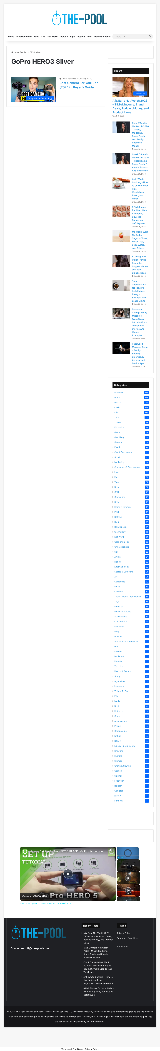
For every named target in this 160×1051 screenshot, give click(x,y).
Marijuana (119, 656)
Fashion (118, 447)
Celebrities (119, 581)
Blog (116, 522)
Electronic (119, 626)
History (118, 795)
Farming (118, 800)
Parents (118, 661)
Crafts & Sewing (122, 766)
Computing (119, 497)
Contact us (122, 946)
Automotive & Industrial (126, 641)
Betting (118, 517)
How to (118, 636)
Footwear (119, 781)
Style (72, 36)
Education (119, 427)
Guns (117, 716)
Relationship (120, 527)
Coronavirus (120, 731)
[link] (25, 852)
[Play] (118, 857)
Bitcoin (117, 741)
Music (117, 586)
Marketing (119, 462)
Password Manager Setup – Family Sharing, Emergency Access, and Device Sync (140, 353)
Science (118, 776)
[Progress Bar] (128, 855)
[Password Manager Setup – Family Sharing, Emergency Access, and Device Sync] (121, 348)
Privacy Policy (123, 933)
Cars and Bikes (121, 542)
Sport (117, 457)
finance (118, 442)
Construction (120, 621)
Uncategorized (121, 547)
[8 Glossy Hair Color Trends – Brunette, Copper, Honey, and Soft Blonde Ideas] (121, 261)
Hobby (117, 562)
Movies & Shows (122, 611)
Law (116, 472)
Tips (116, 482)
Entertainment (24, 36)
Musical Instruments (124, 746)
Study (117, 676)
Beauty (81, 36)
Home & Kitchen (102, 36)
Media (117, 701)
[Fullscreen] (137, 857)
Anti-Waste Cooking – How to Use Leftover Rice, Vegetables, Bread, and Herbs (98, 980)
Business (118, 392)
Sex (116, 552)
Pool (116, 512)
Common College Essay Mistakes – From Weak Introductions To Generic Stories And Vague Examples (139, 322)
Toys (116, 601)
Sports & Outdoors (123, 571)
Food (36, 36)
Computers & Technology (127, 467)
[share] (110, 850)
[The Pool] (80, 18)
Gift (116, 646)
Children (118, 591)
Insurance (119, 686)
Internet (118, 651)
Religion (118, 786)
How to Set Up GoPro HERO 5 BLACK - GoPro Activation (66, 851)
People (64, 36)
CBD (116, 492)
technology (120, 532)
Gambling (119, 437)
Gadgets (118, 790)
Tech (89, 36)
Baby (117, 631)
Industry (118, 606)
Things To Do (121, 691)
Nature (117, 736)
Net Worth (53, 36)
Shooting (118, 751)
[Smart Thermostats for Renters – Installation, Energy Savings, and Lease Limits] (121, 285)
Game (117, 432)
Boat (116, 706)
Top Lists (118, 666)
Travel (117, 422)
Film (116, 696)
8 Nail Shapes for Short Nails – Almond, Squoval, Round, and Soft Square (98, 991)
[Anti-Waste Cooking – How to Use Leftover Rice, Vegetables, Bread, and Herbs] (121, 183)
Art (115, 576)
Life (43, 36)
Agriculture (119, 681)
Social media (120, 616)
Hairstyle (118, 711)
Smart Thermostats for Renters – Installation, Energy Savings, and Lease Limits (139, 291)
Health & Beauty (122, 671)
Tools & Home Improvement (128, 596)
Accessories (120, 721)
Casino (117, 407)
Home (11, 36)
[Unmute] (122, 857)
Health (117, 402)
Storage (118, 761)
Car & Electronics (123, 452)
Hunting (118, 756)
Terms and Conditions (127, 938)
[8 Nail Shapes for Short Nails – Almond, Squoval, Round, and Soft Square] (121, 211)
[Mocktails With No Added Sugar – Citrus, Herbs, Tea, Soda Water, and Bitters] (121, 236)
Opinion (118, 771)
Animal (117, 557)
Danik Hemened (69, 78)
